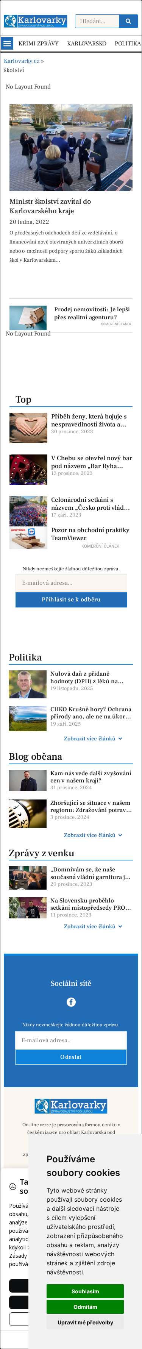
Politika (25, 657)
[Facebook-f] (71, 1002)
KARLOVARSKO (86, 43)
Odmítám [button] (85, 1307)
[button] (7, 43)
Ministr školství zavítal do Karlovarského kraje (50, 206)
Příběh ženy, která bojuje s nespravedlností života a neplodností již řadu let (89, 424)
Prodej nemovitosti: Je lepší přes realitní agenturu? (92, 313)
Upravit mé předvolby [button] (85, 1322)
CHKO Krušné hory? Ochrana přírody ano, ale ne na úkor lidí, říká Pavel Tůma (90, 717)
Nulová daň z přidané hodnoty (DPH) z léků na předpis (84, 681)
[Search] (128, 21)
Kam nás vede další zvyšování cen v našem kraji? (90, 777)
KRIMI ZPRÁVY (39, 43)
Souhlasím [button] (85, 1291)
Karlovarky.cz (21, 61)
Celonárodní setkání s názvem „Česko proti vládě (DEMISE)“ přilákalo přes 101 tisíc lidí (89, 511)
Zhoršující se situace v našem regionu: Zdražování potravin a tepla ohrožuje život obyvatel (91, 814)
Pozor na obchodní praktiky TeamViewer (90, 534)
